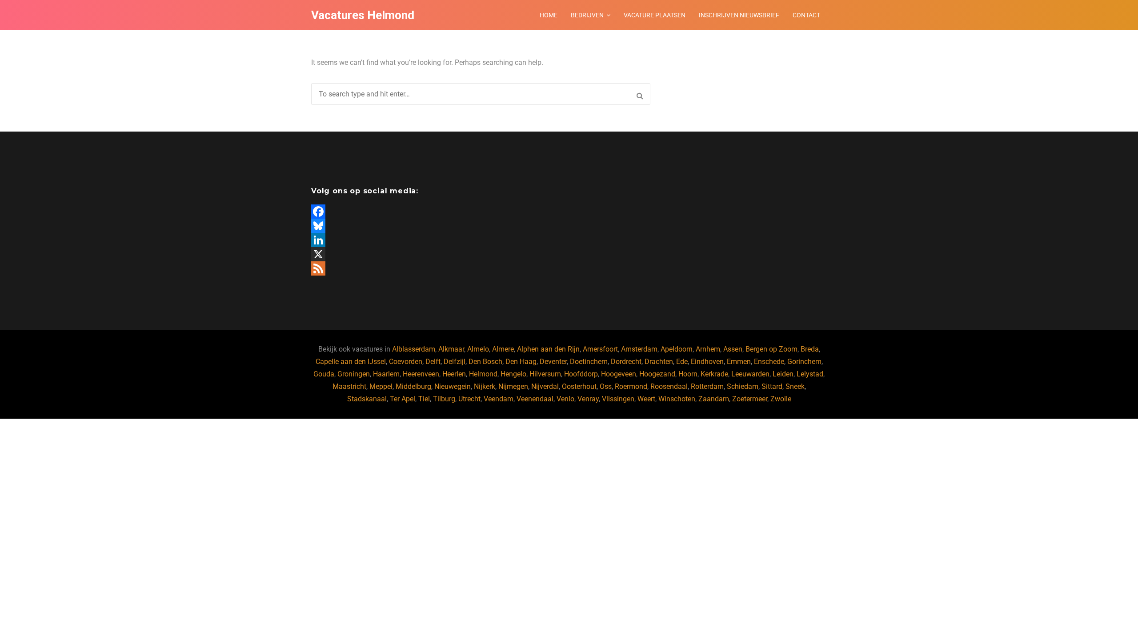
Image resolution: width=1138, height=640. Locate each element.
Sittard (771, 386)
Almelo (478, 349)
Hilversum (545, 374)
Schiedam (742, 386)
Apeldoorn (677, 349)
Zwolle (780, 399)
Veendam (498, 399)
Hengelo (513, 374)
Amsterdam (639, 349)
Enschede (769, 361)
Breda (810, 349)
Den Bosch (485, 361)
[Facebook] (436, 211)
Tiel (424, 399)
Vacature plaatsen (654, 15)
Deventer (553, 361)
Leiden (783, 374)
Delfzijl (454, 361)
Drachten (659, 361)
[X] (436, 254)
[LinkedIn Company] (436, 240)
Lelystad (810, 374)
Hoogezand (657, 374)
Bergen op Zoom (771, 349)
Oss (606, 386)
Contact (806, 15)
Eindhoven (707, 361)
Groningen (353, 374)
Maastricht (349, 386)
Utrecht (469, 399)
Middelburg (413, 386)
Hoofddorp (581, 374)
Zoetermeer (749, 399)
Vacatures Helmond (362, 15)
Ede (682, 361)
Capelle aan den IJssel (351, 361)
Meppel (381, 386)
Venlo (565, 399)
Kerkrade (714, 374)
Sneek (795, 386)
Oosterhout (579, 386)
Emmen (739, 361)
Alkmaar (451, 349)
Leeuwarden (750, 374)
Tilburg (444, 399)
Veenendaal (535, 399)
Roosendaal (669, 386)
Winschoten (676, 399)
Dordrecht (626, 361)
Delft (433, 361)
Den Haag (521, 361)
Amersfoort (600, 349)
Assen (732, 349)
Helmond (483, 374)
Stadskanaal (367, 399)
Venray (588, 399)
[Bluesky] (436, 226)
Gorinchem (804, 361)
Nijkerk (484, 386)
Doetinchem (589, 361)
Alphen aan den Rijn (548, 349)
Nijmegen (513, 386)
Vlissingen (618, 399)
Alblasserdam (413, 349)
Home (548, 15)
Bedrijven (587, 15)
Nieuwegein (452, 386)
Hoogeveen (618, 374)
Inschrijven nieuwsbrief (739, 15)
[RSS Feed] (436, 268)
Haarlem (386, 374)
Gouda (323, 374)
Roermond (631, 386)
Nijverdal (545, 386)
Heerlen (454, 374)
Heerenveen (421, 374)
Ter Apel (402, 399)
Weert (646, 399)
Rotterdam (707, 386)
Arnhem (708, 349)
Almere (503, 349)
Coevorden (405, 361)
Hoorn (687, 374)
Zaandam (713, 399)
